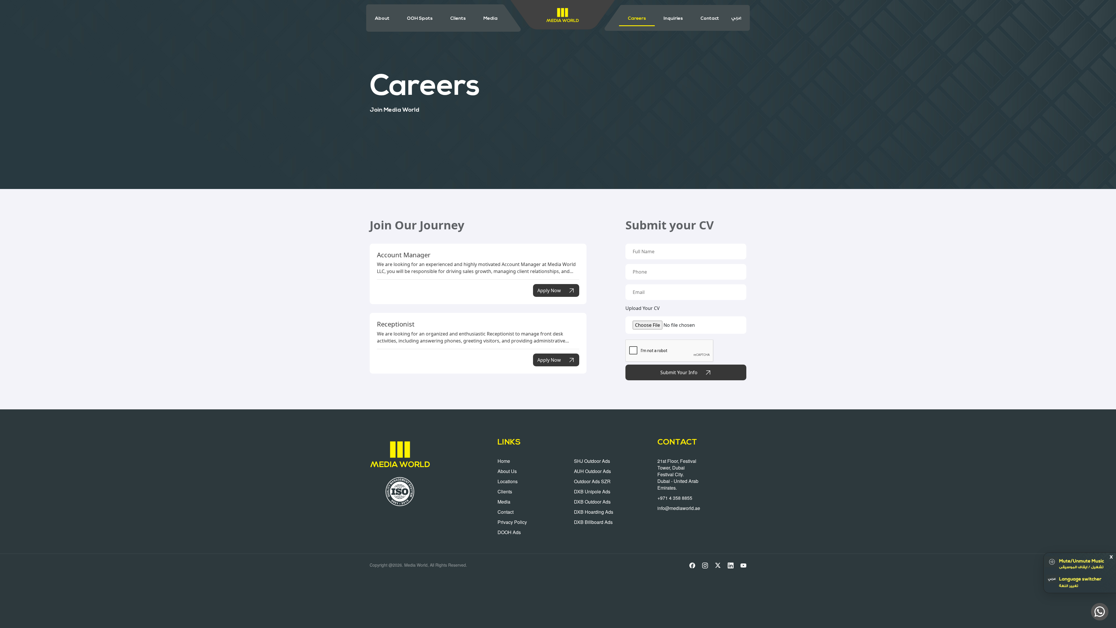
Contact (709, 18)
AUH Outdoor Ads (592, 471)
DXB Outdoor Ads (592, 501)
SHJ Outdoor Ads (592, 461)
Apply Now (549, 290)
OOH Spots (420, 18)
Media (490, 18)
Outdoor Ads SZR (592, 481)
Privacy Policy (512, 522)
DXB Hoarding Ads (593, 512)
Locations (508, 481)
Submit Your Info (679, 372)
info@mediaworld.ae (678, 508)
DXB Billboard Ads (593, 522)
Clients (458, 18)
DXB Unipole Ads (592, 491)
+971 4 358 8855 (674, 498)
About (382, 18)
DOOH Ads (509, 532)
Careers (637, 18)
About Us (507, 471)
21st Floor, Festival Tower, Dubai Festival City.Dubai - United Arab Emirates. (677, 474)
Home (504, 461)
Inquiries (673, 18)
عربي (736, 17)
